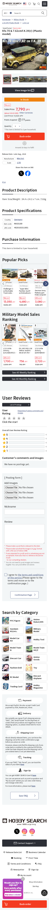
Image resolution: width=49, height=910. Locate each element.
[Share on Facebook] (27, 173)
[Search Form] (38, 4)
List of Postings (15, 404)
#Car (4, 182)
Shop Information (35, 882)
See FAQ (23, 795)
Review (8, 521)
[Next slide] (47, 54)
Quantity (7, 126)
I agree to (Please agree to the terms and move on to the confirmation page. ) (25, 579)
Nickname (10, 506)
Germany (18, 219)
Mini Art (20, 158)
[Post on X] (21, 173)
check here (30, 724)
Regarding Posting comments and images (30, 411)
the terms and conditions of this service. (25, 576)
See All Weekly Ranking (24, 372)
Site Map (36, 886)
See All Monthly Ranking (24, 378)
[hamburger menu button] (44, 4)
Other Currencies (26, 113)
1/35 (19, 162)
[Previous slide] (2, 54)
